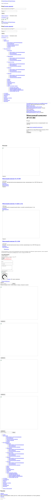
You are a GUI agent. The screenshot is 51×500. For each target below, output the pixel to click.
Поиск (14, 283)
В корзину (29, 132)
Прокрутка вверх (4, 494)
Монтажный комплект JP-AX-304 (33, 107)
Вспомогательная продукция (36, 103)
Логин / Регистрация (7, 488)
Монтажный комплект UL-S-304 (11, 241)
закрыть (2, 493)
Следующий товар (30, 110)
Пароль (3, 11)
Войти (3, 13)
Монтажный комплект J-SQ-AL (33, 112)
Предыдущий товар (30, 105)
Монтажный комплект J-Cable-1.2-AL (12, 203)
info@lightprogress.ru (7, 259)
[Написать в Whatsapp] (25, 280)
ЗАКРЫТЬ (3, 321)
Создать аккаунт (8, 6)
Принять (2, 496)
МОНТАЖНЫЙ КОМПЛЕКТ (36, 127)
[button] (4, 183)
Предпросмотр (5, 184)
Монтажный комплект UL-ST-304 (11, 178)
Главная (28, 103)
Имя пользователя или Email (7, 8)
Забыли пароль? (4, 15)
